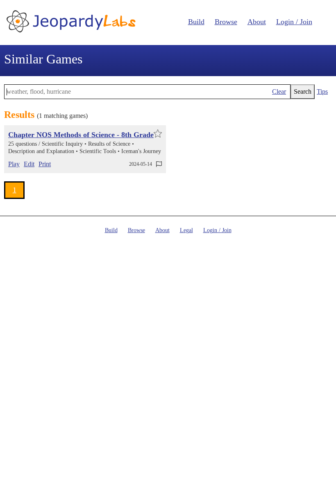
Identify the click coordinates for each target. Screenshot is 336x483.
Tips (322, 91)
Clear (279, 91)
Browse (226, 22)
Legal (186, 230)
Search (302, 91)
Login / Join (294, 22)
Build (196, 22)
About (256, 22)
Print (45, 163)
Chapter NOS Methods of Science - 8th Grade (81, 135)
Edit (29, 163)
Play (14, 163)
